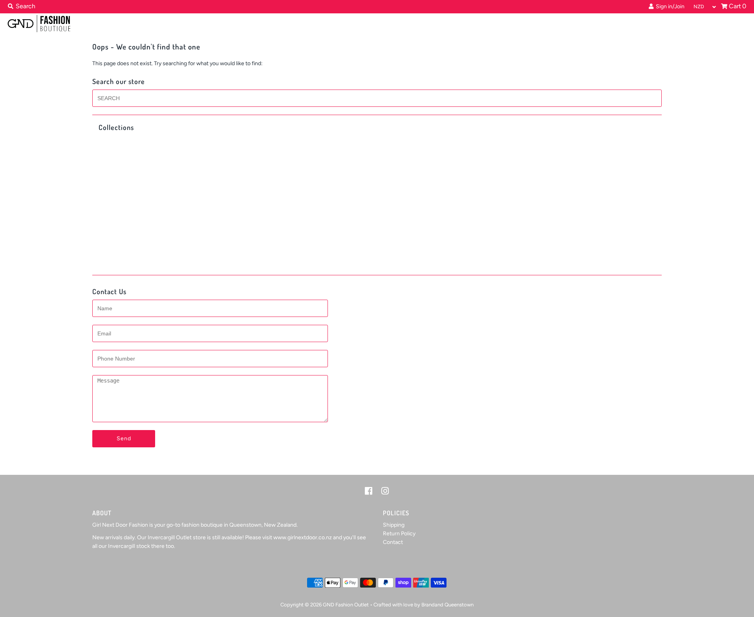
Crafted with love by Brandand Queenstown (423, 605)
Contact (393, 542)
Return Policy (399, 533)
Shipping (393, 525)
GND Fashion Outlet (346, 605)
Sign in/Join (668, 6)
